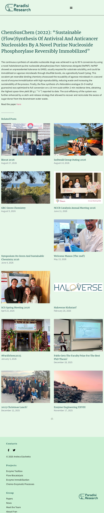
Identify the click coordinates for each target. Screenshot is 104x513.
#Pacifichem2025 (11, 355)
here (19, 104)
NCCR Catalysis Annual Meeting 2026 (75, 207)
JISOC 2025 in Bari (64, 455)
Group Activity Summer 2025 (70, 506)
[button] (71, 8)
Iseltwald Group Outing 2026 (70, 159)
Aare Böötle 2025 (10, 506)
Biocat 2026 (8, 159)
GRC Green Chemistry (13, 207)
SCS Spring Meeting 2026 (15, 307)
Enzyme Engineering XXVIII (69, 407)
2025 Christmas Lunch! (14, 407)
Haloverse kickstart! (65, 307)
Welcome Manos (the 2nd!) (69, 256)
